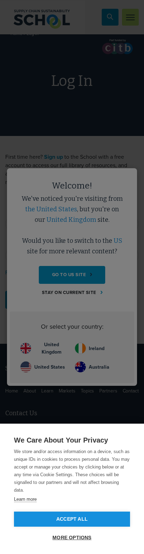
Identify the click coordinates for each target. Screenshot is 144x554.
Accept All (72, 519)
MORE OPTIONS (71, 537)
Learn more (25, 499)
